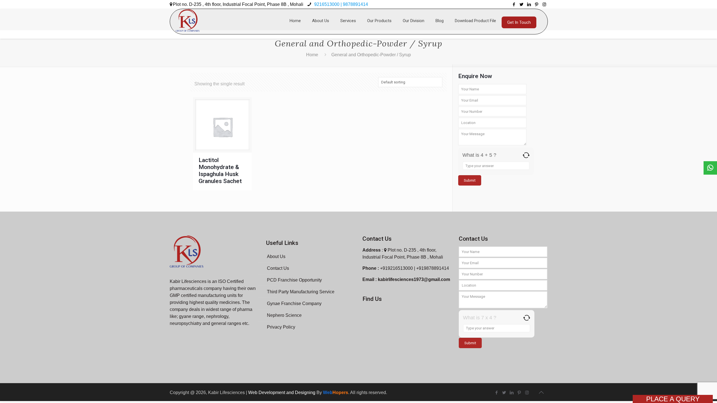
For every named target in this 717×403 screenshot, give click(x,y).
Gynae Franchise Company (294, 303)
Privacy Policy (281, 327)
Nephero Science (284, 315)
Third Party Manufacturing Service (300, 291)
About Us (276, 256)
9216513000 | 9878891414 (340, 4)
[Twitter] (522, 4)
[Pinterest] (537, 4)
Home (312, 54)
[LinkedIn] (529, 4)
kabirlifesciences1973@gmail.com (414, 279)
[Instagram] (544, 4)
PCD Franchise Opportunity (294, 280)
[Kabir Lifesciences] (187, 17)
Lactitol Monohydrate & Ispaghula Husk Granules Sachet (220, 170)
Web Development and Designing (282, 392)
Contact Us (278, 268)
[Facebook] (514, 4)
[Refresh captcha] (526, 155)
